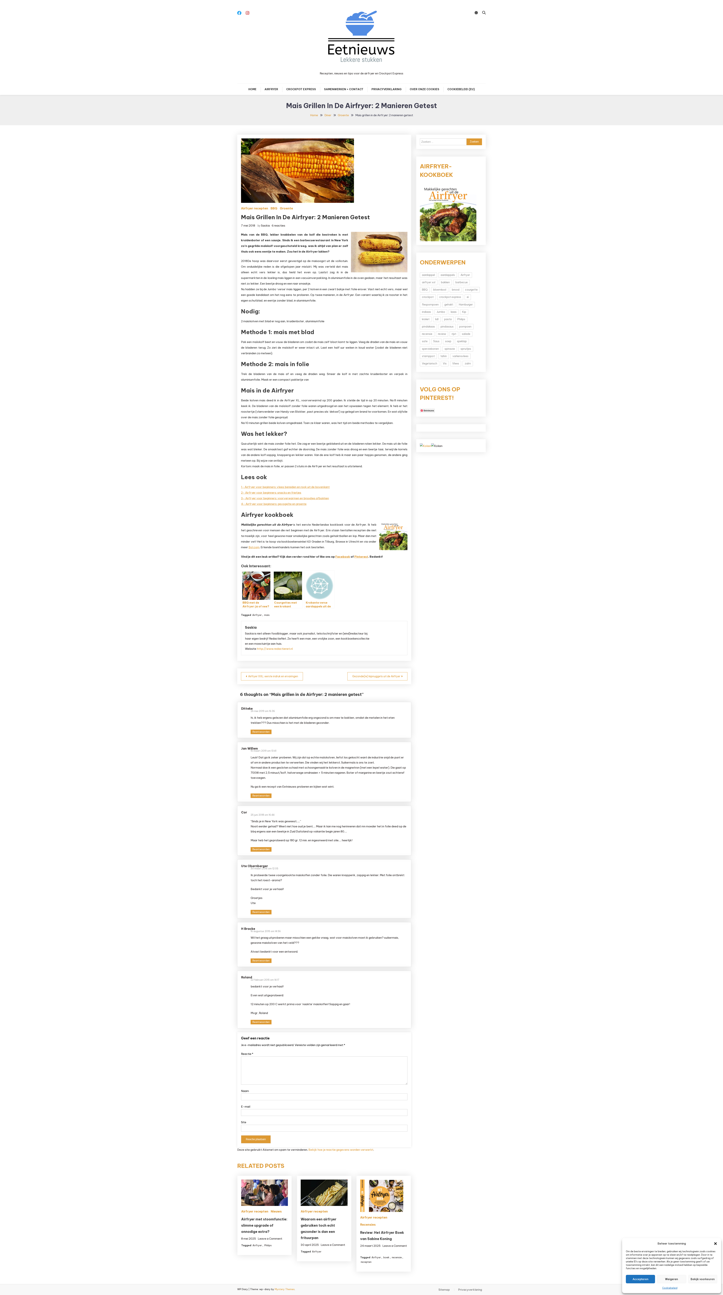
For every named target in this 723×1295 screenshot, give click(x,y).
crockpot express (450, 297)
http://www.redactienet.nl (275, 649)
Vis (445, 363)
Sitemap (444, 1289)
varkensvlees (460, 356)
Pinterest (361, 556)
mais (267, 614)
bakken (445, 282)
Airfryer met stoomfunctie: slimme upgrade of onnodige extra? (264, 1225)
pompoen (465, 326)
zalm (468, 363)
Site (243, 1122)
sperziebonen (430, 348)
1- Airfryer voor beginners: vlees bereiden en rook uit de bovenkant (285, 487)
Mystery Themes (285, 1289)
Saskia (265, 225)
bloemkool (439, 289)
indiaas (426, 312)
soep (448, 341)
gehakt (448, 304)
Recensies (368, 1224)
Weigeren (671, 1279)
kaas (454, 312)
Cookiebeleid (669, 1288)
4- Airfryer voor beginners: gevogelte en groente (274, 504)
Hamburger (466, 304)
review (442, 334)
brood (455, 289)
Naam (245, 1091)
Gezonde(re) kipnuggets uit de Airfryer (376, 676)
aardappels (448, 275)
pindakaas (428, 326)
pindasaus (447, 326)
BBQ (274, 208)
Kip (464, 312)
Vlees (455, 363)
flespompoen (430, 304)
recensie (397, 1257)
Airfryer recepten (254, 208)
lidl (437, 319)
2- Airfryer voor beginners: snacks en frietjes (271, 492)
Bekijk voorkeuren (703, 1279)
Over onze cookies (424, 89)
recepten (366, 1261)
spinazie (450, 348)
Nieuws (276, 1211)
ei (468, 297)
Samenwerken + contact (343, 89)
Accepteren (640, 1279)
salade (466, 334)
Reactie (247, 1054)
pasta (448, 319)
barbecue (461, 282)
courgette (471, 289)
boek (386, 1257)
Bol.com (254, 547)
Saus (436, 341)
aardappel (428, 275)
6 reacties (278, 225)
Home (252, 89)
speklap (462, 341)
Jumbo (441, 312)
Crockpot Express (301, 89)
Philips (268, 1245)
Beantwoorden (261, 731)
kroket (425, 319)
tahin (443, 356)
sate (425, 341)
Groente (286, 208)
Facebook (342, 556)
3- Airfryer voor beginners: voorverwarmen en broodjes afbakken (285, 498)
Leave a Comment (270, 1238)
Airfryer (271, 89)
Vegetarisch (429, 363)
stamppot (428, 356)
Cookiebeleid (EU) (461, 89)
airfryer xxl (428, 282)
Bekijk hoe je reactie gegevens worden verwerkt (340, 1149)
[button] (715, 1243)
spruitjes (466, 348)
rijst (454, 334)
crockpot (428, 297)
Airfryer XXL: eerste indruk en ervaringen (273, 676)
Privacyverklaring (386, 89)
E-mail (245, 1106)
